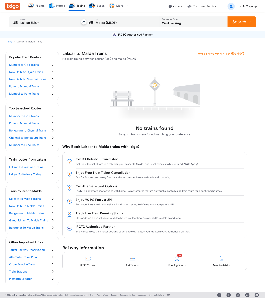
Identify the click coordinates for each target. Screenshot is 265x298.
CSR (168, 295)
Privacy (91, 295)
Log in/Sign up (247, 6)
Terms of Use (102, 295)
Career (114, 295)
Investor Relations (156, 295)
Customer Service (127, 295)
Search (239, 21)
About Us (142, 295)
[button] (242, 6)
